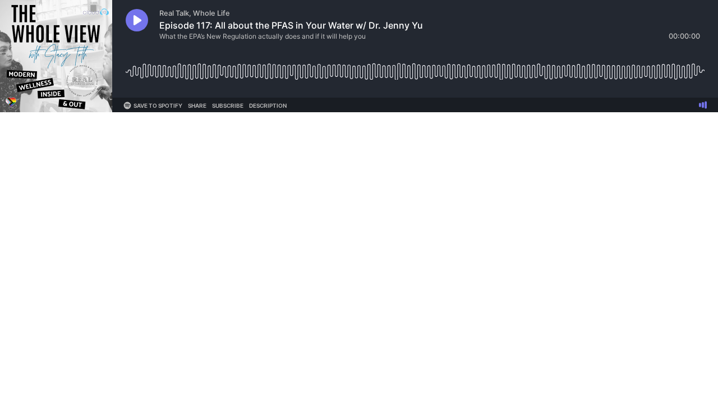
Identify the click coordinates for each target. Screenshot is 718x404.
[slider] (415, 67)
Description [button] (268, 105)
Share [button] (197, 105)
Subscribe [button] (227, 105)
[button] (137, 20)
